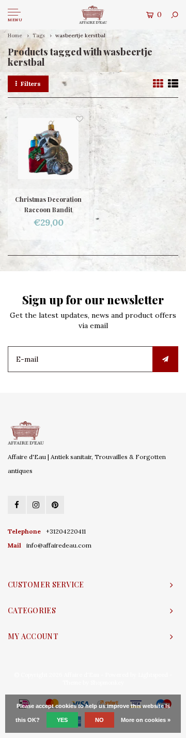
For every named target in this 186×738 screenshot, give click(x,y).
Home (15, 35)
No (99, 720)
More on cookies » (146, 720)
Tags (39, 35)
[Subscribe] (165, 359)
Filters (31, 83)
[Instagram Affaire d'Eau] (36, 505)
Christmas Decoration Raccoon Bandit (48, 204)
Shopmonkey (107, 682)
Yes (62, 720)
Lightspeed (153, 674)
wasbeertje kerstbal (80, 35)
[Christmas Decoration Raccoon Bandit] (48, 149)
